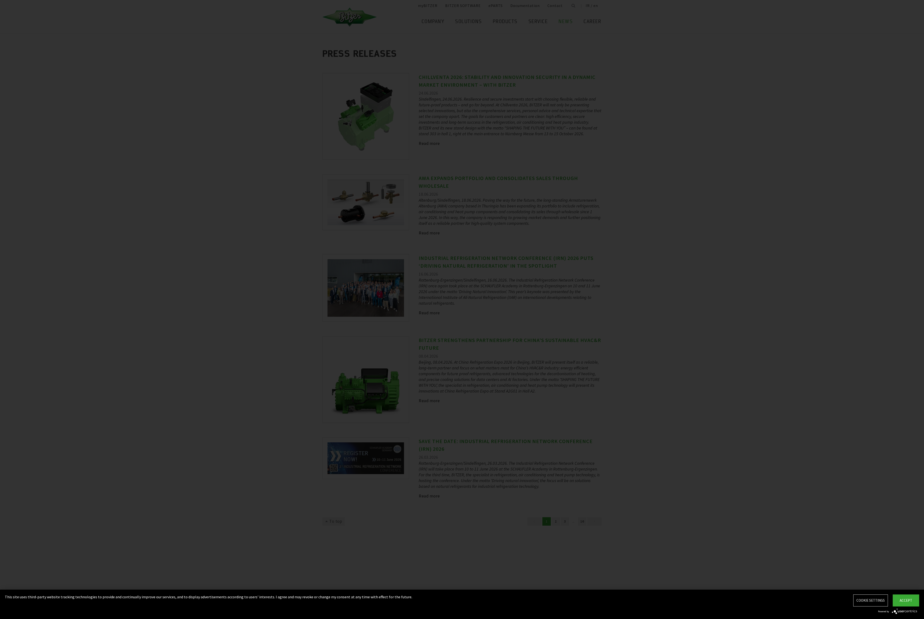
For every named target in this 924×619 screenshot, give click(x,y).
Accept (906, 600)
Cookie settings (870, 600)
